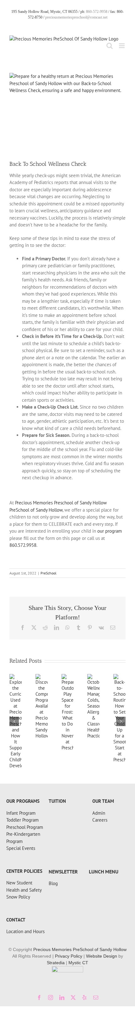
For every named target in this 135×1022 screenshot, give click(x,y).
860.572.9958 (22, 545)
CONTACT (15, 920)
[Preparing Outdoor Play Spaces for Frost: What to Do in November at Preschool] (68, 677)
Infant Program (20, 813)
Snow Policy (18, 897)
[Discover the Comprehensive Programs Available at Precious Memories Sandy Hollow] (41, 677)
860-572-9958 (96, 11)
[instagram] (50, 997)
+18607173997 (21, 796)
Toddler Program (22, 820)
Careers (99, 820)
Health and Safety (24, 890)
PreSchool (48, 573)
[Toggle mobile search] (109, 45)
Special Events (20, 848)
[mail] (95, 997)
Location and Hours (25, 931)
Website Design (101, 956)
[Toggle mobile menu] (122, 45)
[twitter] (73, 997)
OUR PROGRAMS (23, 801)
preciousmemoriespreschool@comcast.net (76, 17)
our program (109, 531)
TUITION (57, 801)
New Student (19, 883)
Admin (98, 813)
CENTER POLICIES (24, 871)
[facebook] (39, 997)
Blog (53, 883)
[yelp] (84, 997)
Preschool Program (24, 827)
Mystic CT (78, 962)
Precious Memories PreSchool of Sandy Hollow (80, 949)
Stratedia (56, 962)
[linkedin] (61, 997)
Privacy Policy (68, 956)
